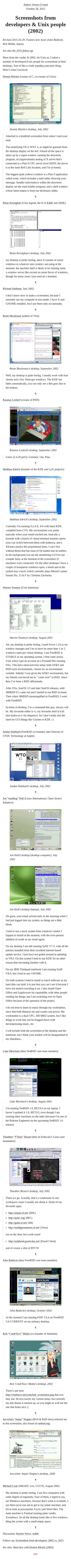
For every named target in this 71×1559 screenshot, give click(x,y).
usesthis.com (42, 65)
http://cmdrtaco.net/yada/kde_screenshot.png (30, 1394)
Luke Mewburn (11, 1051)
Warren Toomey (11, 587)
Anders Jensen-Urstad (35, 4)
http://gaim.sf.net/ (17, 1222)
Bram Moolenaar (12, 315)
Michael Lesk (10, 1486)
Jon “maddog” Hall (13, 798)
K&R (50, 202)
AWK (61, 202)
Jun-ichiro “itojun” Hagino (17, 1419)
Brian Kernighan (12, 202)
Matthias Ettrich (11, 469)
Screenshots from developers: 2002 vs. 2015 (40, 1540)
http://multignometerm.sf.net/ (24, 1227)
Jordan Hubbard (11, 731)
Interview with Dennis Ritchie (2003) (33, 1547)
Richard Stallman (12, 288)
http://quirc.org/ (16, 1217)
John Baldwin (10, 1260)
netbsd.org (44, 1423)
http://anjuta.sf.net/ (18, 1212)
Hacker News (23, 1533)
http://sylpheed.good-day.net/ (24, 1241)
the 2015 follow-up (22, 50)
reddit (35, 1533)
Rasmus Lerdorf (11, 399)
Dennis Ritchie (11, 76)
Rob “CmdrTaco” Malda (16, 1333)
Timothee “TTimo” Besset (17, 1136)
